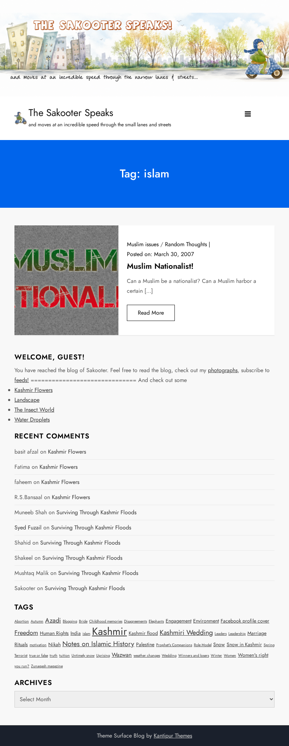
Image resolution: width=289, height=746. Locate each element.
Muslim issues (143, 244)
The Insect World (34, 410)
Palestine (145, 644)
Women (230, 655)
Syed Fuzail (28, 527)
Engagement (178, 620)
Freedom (26, 632)
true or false (38, 655)
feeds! (21, 380)
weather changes (147, 655)
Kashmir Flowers (33, 390)
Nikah (54, 644)
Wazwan (122, 655)
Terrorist (20, 655)
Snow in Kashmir (244, 644)
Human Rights (54, 633)
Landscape (26, 400)
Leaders (221, 633)
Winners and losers (193, 655)
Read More (151, 313)
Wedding (169, 655)
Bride (83, 621)
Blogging (70, 621)
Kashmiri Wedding (186, 632)
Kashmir (109, 631)
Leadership (237, 633)
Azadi (53, 620)
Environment (206, 620)
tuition (64, 655)
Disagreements (135, 621)
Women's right (253, 655)
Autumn (37, 621)
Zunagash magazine (47, 666)
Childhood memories (105, 621)
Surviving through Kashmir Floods (96, 512)
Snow (219, 644)
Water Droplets (32, 420)
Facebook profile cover (245, 620)
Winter (216, 655)
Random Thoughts (186, 244)
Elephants (156, 621)
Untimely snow (83, 655)
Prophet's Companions (174, 645)
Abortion (21, 621)
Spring (269, 645)
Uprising (103, 655)
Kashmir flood (143, 633)
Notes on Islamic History (98, 644)
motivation (38, 645)
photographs (223, 370)
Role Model (202, 645)
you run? (21, 666)
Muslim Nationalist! (160, 266)
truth (53, 655)
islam (86, 633)
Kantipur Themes (173, 736)
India (75, 633)
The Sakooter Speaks (71, 112)
